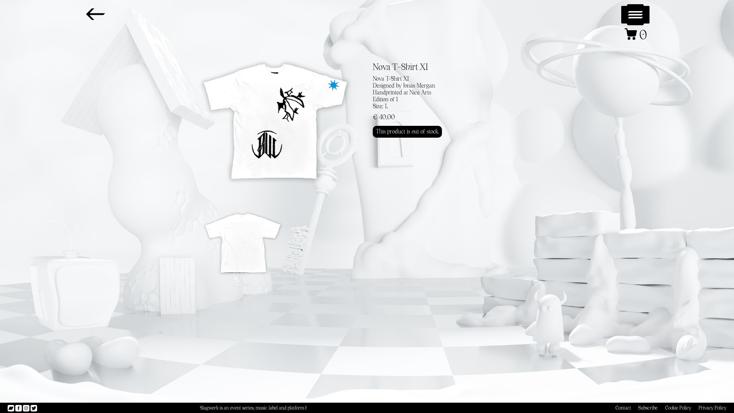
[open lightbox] (275, 121)
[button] (635, 15)
